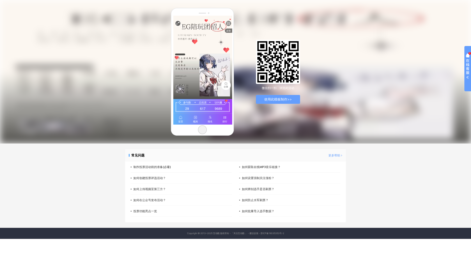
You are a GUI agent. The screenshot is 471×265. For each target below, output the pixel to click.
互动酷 (216, 233)
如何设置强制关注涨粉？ (258, 178)
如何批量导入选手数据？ (258, 211)
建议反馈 (253, 233)
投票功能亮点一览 (145, 211)
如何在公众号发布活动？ (149, 200)
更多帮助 (334, 155)
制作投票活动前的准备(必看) (152, 167)
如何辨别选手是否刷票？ (258, 189)
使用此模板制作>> (278, 99)
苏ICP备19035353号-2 (272, 233)
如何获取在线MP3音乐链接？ (261, 167)
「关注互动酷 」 (239, 233)
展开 (467, 67)
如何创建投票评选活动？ (149, 178)
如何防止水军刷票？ (255, 200)
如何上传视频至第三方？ (149, 189)
